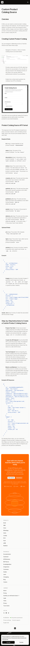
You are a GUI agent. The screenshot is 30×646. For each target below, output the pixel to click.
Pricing (5, 593)
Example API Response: (8, 380)
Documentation (7, 554)
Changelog (6, 577)
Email (4, 522)
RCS (4, 538)
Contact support (16, 620)
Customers (6, 569)
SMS (4, 525)
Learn (4, 574)
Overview (5, 19)
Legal (4, 598)
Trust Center (6, 605)
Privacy (5, 603)
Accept (8, 642)
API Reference (6, 559)
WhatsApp (5, 530)
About (4, 590)
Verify (4, 533)
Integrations (6, 566)
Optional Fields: (6, 227)
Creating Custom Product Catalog (14, 39)
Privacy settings (7, 620)
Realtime (5, 545)
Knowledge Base (7, 564)
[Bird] (2, 2)
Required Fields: (6, 139)
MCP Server (6, 561)
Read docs (19, 477)
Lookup (5, 535)
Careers (5, 582)
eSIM (4, 543)
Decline (21, 642)
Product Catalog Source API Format (15, 125)
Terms (4, 600)
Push (4, 540)
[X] (4, 612)
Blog (4, 579)
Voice (4, 528)
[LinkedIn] (6, 612)
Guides (5, 571)
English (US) (6, 622)
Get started (11, 477)
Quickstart (6, 556)
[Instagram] (8, 612)
